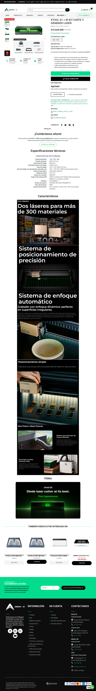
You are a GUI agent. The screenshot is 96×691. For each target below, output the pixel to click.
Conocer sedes (11, 2)
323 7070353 (78, 649)
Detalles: (47, 129)
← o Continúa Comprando (74, 94)
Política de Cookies (34, 652)
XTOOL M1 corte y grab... (59, 556)
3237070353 (61, 2)
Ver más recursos (59, 118)
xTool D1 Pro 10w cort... (36, 556)
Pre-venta (60, 15)
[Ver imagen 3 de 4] (7, 34)
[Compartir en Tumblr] (73, 125)
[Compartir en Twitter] (65, 125)
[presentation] (12, 38)
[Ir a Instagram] (82, 5)
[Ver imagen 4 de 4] (7, 40)
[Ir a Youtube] (88, 5)
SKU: (62, 26)
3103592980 (73, 2)
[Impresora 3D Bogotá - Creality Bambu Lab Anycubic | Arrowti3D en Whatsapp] (20, 631)
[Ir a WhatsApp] (85, 5)
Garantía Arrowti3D (34, 654)
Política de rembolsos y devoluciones (35, 645)
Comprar (37, 561)
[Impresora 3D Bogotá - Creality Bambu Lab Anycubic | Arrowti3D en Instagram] (15, 631)
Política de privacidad (35, 649)
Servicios (29, 15)
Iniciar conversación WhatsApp (72, 588)
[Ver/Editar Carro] (90, 10)
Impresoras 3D (33, 623)
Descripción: (55, 44)
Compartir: (55, 125)
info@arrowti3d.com (80, 666)
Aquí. (52, 105)
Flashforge (32, 638)
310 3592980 (78, 663)
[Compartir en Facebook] (61, 125)
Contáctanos (57, 94)
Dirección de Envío (56, 623)
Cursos (40, 15)
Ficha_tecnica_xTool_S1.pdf (63, 111)
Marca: (53, 26)
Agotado (14, 562)
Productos (18, 15)
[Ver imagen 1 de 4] (7, 23)
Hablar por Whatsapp (48, 144)
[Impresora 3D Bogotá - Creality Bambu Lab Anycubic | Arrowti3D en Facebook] (10, 631)
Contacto (32, 615)
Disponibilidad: (56, 83)
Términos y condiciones (36, 641)
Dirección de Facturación (58, 620)
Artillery (31, 632)
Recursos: (54, 115)
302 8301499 (45, 2)
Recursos (50, 15)
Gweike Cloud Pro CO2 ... (81, 555)
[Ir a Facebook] (79, 5)
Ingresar (53, 615)
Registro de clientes (35, 620)
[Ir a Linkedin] (91, 5)
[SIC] (51, 684)
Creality (31, 629)
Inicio (7, 15)
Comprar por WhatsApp (70, 73)
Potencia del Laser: (58, 36)
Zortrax (31, 626)
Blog (30, 618)
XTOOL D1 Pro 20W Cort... (14, 556)
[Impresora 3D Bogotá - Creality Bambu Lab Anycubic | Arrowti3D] (10, 10)
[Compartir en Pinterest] (70, 125)
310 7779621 (36, 2)
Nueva (84, 15)
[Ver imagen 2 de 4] (7, 28)
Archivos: (54, 109)
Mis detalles (54, 618)
